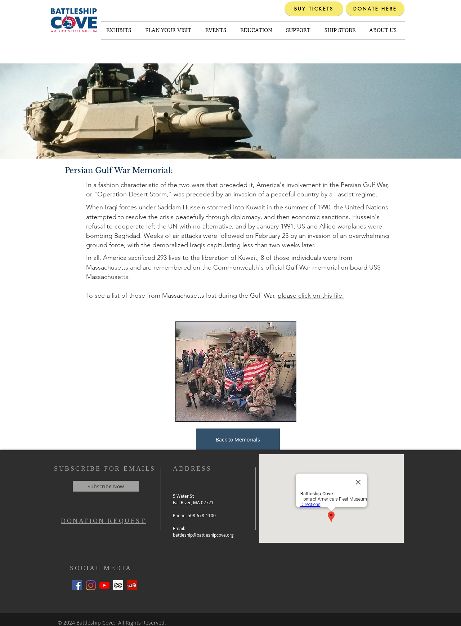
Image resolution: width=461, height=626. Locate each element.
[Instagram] (91, 585)
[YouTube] (104, 585)
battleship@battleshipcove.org (203, 535)
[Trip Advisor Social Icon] (118, 585)
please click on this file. (311, 295)
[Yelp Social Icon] (132, 585)
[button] (120, 30)
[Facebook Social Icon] (77, 585)
